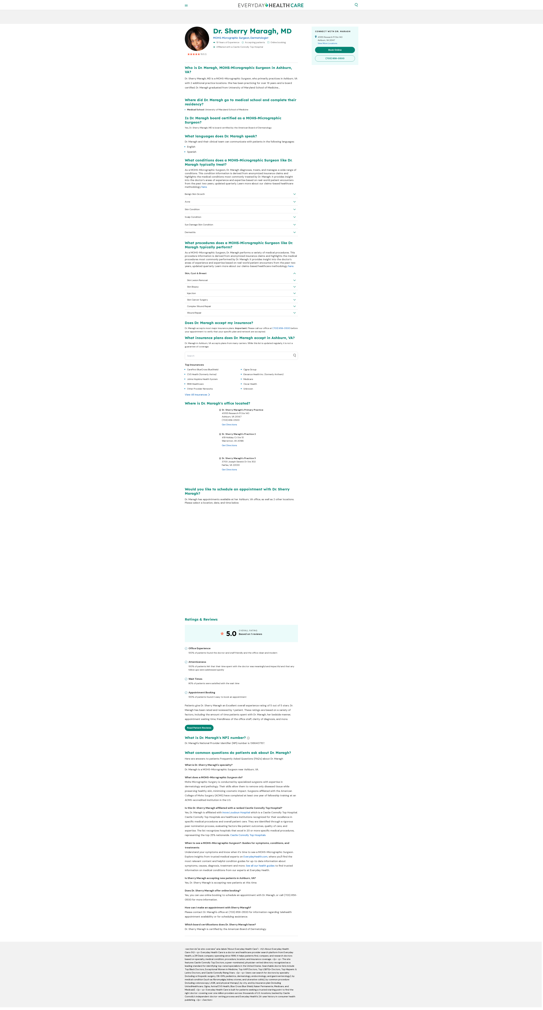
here (204, 187)
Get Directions (229, 424)
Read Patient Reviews (199, 727)
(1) (205, 54)
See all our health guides (260, 865)
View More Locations (327, 43)
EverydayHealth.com (256, 856)
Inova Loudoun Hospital (236, 812)
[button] (356, 5)
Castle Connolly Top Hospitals (248, 835)
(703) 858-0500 (281, 328)
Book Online (335, 49)
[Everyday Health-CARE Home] (270, 5)
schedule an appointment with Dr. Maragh (250, 895)
